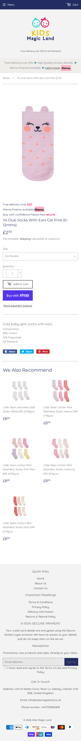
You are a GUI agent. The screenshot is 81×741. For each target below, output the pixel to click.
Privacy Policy (40, 607)
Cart (75, 4)
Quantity (8, 266)
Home (6, 77)
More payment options (17, 305)
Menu (11, 4)
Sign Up (71, 662)
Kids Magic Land (41, 719)
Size (5, 248)
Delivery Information (40, 611)
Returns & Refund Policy (40, 616)
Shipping (25, 238)
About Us (40, 583)
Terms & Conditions (40, 602)
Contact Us (40, 588)
